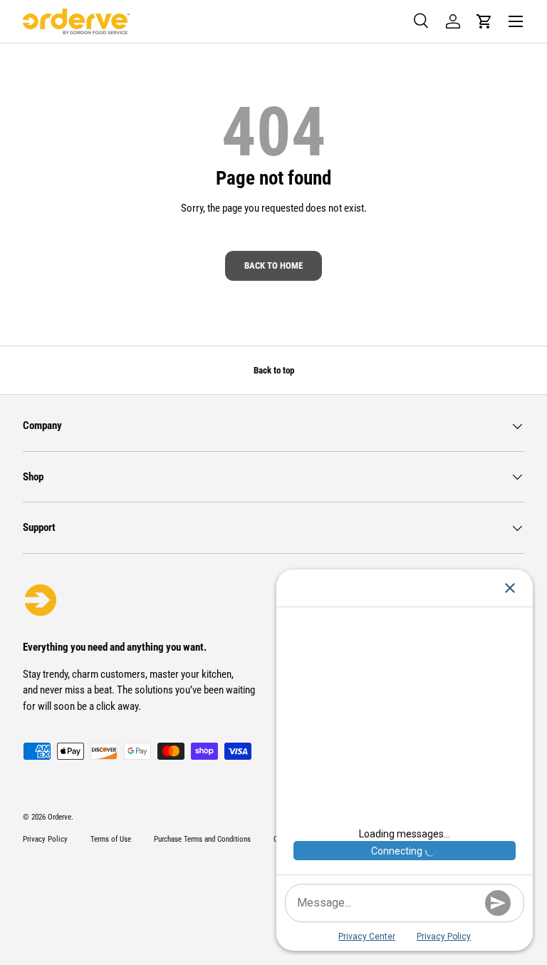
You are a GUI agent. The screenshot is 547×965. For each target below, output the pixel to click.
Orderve (59, 817)
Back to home (273, 265)
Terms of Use (110, 839)
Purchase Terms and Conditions (202, 839)
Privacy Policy (45, 839)
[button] (484, 21)
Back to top (274, 370)
